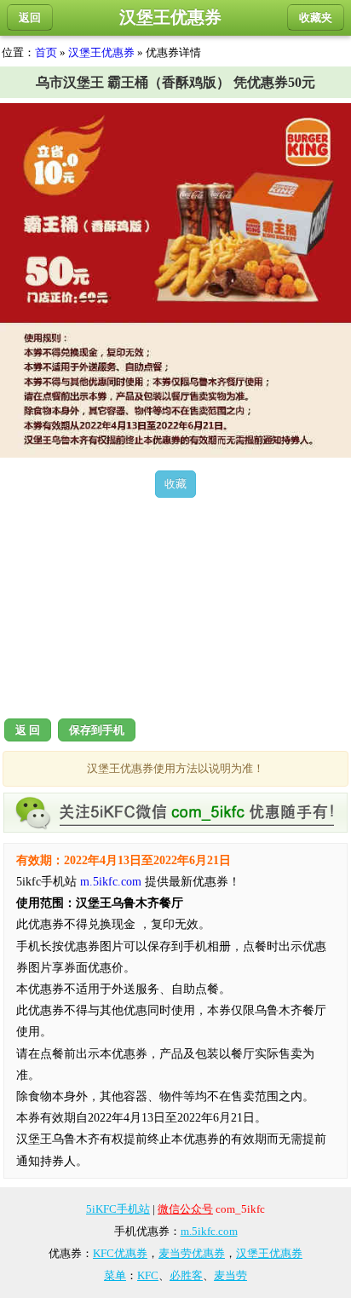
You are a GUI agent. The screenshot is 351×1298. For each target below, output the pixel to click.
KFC (147, 1275)
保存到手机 (96, 730)
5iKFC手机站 (118, 1209)
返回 (30, 17)
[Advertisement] (175, 605)
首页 (46, 52)
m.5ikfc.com (110, 881)
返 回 (27, 730)
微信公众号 (185, 1209)
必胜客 (186, 1275)
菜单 (115, 1275)
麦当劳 (230, 1275)
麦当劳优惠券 (191, 1253)
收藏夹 (315, 17)
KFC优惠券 (120, 1253)
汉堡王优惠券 (101, 52)
